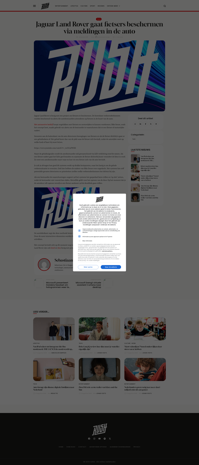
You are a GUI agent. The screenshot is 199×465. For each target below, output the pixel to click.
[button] (99, 240)
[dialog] (99, 232)
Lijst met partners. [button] (107, 251)
